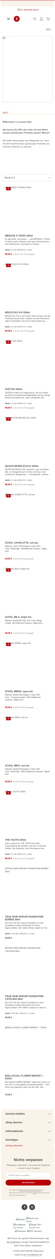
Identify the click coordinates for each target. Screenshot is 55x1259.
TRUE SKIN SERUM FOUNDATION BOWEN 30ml (24, 918)
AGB (34, 1193)
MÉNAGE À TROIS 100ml (19, 235)
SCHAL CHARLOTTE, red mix (21, 543)
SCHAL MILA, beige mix (18, 617)
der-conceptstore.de (32, 1254)
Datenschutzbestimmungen (30, 1190)
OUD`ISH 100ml (13, 389)
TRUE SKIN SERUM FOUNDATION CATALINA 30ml (24, 997)
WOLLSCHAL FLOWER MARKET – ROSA (24, 1077)
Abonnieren (28, 1182)
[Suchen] (35, 19)
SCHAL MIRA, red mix (17, 765)
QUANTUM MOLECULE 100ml (21, 466)
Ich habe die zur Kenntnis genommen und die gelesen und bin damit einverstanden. (29, 1192)
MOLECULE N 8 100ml (17, 312)
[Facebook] (24, 1207)
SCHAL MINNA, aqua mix (19, 691)
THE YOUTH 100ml (15, 840)
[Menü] (8, 19)
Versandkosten (13, 1242)
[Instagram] (32, 1207)
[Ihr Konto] (41, 19)
